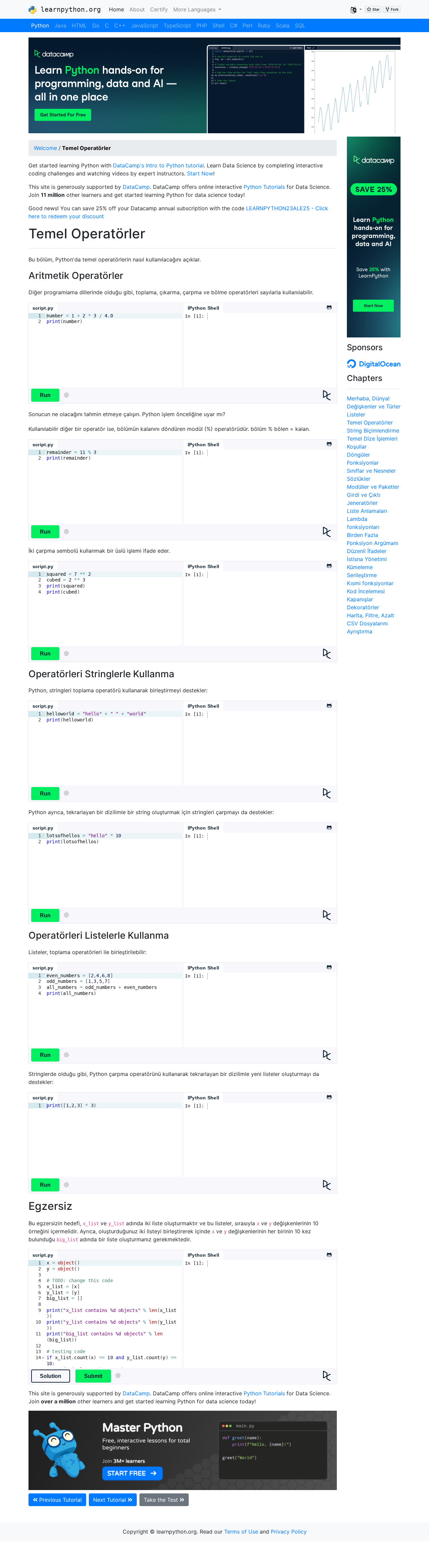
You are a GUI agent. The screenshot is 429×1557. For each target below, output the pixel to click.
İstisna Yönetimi (367, 559)
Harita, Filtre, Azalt (370, 615)
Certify (159, 9)
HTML (79, 25)
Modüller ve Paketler (373, 486)
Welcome (45, 148)
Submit (93, 1376)
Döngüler (358, 454)
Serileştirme (362, 575)
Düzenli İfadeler (366, 551)
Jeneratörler (362, 502)
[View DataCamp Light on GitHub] (328, 305)
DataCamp (136, 186)
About (137, 9)
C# (233, 25)
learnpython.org (69, 9)
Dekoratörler (363, 607)
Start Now (200, 173)
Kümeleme (360, 567)
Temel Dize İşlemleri (372, 438)
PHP (201, 25)
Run (45, 395)
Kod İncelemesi (366, 591)
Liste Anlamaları (367, 511)
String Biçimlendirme (373, 430)
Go (96, 25)
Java (60, 25)
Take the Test (162, 1499)
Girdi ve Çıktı (363, 494)
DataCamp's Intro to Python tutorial (158, 165)
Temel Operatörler (370, 422)
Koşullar (357, 446)
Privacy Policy (289, 1531)
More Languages (195, 9)
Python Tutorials (264, 186)
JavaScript (144, 25)
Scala (283, 25)
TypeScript (177, 25)
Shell (218, 25)
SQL (300, 25)
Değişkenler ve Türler (374, 406)
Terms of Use (241, 1531)
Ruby (264, 25)
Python (40, 25)
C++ (120, 25)
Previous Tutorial (60, 1499)
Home (118, 9)
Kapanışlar (360, 599)
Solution (50, 1376)
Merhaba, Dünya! (368, 398)
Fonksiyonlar (363, 462)
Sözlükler (358, 478)
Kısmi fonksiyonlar (370, 583)
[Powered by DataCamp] (329, 395)
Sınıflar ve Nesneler (371, 470)
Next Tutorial (110, 1499)
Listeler (356, 414)
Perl (247, 25)
